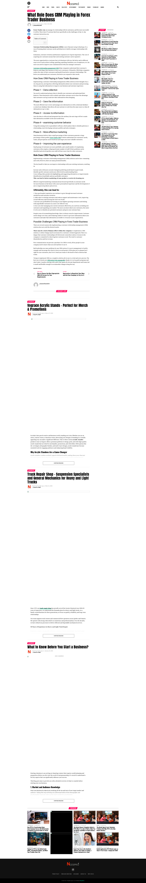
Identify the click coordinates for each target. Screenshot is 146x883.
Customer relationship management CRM (46, 68)
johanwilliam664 (37, 25)
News (48, 7)
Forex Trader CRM (55, 137)
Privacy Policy (55, 874)
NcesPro (82, 880)
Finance (89, 7)
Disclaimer (76, 874)
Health (58, 7)
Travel (52, 7)
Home (43, 7)
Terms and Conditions (66, 874)
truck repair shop (45, 608)
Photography (81, 7)
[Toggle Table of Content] (44, 42)
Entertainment (72, 7)
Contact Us (83, 874)
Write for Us (91, 874)
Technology (95, 7)
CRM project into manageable (56, 260)
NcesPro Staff (37, 314)
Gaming (102, 7)
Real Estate (64, 7)
